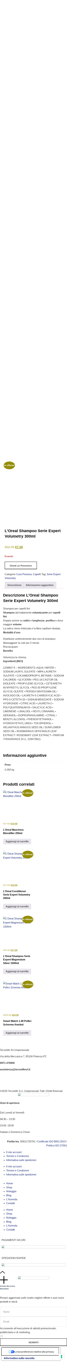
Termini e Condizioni (17, 1156)
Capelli (37, 574)
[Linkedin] (21, 1078)
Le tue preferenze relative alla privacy (34, 1351)
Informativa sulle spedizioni (21, 1160)
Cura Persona (24, 574)
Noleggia (11, 1191)
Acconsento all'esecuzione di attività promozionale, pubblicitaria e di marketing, (28, 1330)
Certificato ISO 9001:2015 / (52, 1141)
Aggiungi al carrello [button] (17, 841)
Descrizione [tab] (14, 585)
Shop (9, 1187)
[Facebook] (4, 1078)
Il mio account (14, 1152)
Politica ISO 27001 (56, 1145)
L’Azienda (11, 1199)
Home (9, 1183)
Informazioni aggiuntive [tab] (40, 585)
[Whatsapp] (29, 1078)
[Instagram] (12, 1078)
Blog (8, 1195)
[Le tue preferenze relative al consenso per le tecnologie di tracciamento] (62, 1357)
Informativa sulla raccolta (19, 1358)
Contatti (10, 1203)
